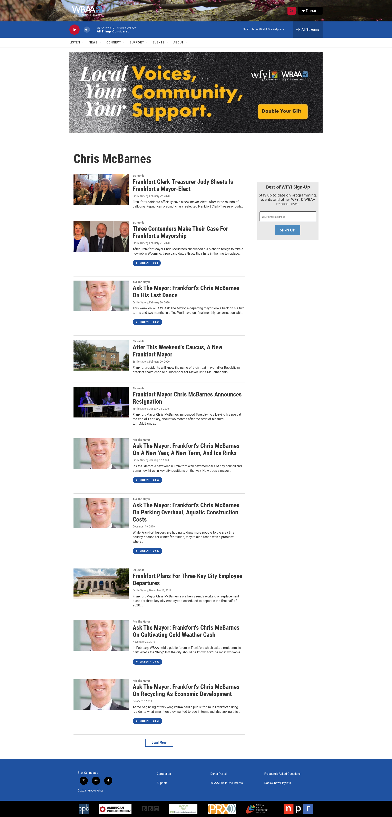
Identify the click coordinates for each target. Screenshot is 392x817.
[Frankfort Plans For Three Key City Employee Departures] (101, 583)
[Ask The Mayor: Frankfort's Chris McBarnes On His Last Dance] (101, 296)
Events (159, 42)
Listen (74, 42)
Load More (159, 743)
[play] (74, 29)
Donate (312, 11)
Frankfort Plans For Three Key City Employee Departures (187, 579)
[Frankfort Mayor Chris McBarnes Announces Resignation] (101, 402)
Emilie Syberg (140, 196)
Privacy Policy (95, 790)
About (178, 42)
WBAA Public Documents (226, 783)
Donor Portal (218, 773)
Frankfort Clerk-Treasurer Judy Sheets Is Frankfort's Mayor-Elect (183, 185)
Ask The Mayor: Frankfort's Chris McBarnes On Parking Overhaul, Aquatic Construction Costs (186, 512)
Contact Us (164, 773)
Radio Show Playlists (277, 783)
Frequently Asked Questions (282, 773)
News (93, 42)
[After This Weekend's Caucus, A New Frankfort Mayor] (101, 355)
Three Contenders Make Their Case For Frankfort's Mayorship (180, 232)
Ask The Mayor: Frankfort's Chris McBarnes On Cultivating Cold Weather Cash (186, 631)
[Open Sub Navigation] (83, 42)
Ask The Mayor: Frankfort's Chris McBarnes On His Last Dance (186, 291)
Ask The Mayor (141, 282)
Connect (113, 42)
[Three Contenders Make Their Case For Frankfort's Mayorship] (101, 236)
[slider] (93, 29)
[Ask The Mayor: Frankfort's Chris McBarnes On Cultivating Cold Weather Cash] (101, 635)
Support (137, 42)
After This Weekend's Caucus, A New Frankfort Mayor (177, 351)
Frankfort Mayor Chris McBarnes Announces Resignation (187, 398)
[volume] (86, 29)
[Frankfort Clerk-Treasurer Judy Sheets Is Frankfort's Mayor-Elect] (101, 189)
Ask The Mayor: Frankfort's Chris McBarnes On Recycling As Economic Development (186, 690)
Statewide (138, 175)
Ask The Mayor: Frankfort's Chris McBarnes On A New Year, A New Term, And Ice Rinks (186, 449)
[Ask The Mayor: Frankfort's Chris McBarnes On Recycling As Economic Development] (101, 694)
